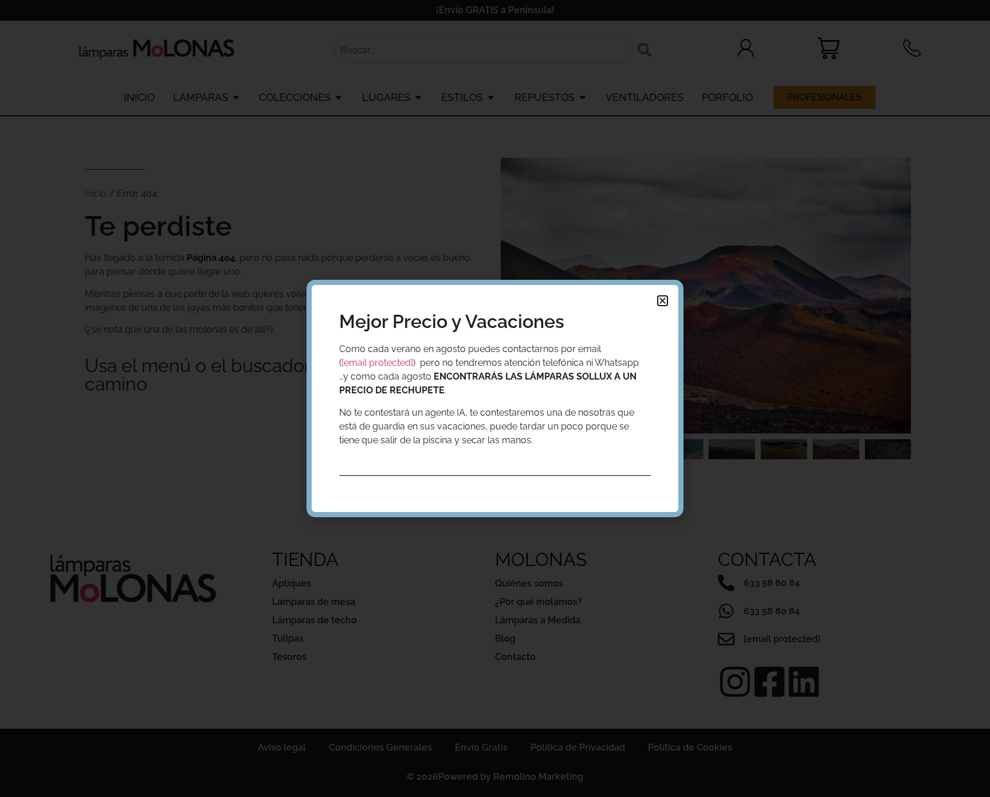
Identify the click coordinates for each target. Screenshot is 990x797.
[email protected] (377, 362)
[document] (495, 398)
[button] (662, 300)
